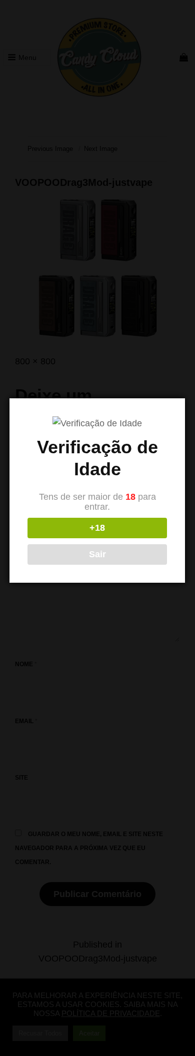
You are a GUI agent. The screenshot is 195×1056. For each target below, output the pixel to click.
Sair (97, 554)
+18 (97, 528)
